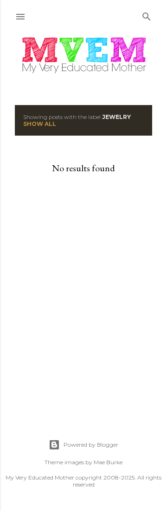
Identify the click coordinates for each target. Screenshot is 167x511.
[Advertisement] (83, 307)
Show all (39, 123)
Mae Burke (108, 462)
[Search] (146, 15)
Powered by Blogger (91, 444)
